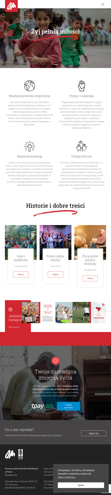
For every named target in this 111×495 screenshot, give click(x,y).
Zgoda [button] (81, 485)
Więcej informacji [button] (66, 477)
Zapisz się (93, 433)
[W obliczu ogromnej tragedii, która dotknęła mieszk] (97, 312)
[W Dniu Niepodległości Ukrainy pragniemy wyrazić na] (30, 312)
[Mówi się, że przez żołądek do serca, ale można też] (80, 312)
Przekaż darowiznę (68, 406)
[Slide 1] (55, 64)
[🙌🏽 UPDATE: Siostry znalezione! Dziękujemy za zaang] (47, 312)
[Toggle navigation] (102, 4)
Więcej (21, 274)
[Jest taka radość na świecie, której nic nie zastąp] (64, 312)
